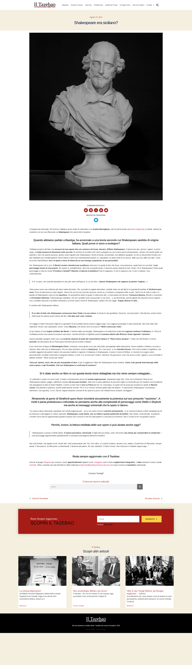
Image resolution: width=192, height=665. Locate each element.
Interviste (88, 5)
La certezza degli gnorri (30, 591)
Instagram (98, 462)
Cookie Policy (90, 629)
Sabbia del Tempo (111, 5)
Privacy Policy (108, 524)
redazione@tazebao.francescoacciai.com (96, 465)
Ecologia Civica (125, 5)
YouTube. (33, 465)
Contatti (149, 5)
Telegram (47, 462)
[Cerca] (140, 486)
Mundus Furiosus (77, 5)
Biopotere (65, 5)
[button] (157, 5)
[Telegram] (96, 220)
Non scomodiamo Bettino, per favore (90, 591)
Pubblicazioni (98, 5)
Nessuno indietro (138, 5)
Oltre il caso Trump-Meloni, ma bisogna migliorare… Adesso (145, 592)
